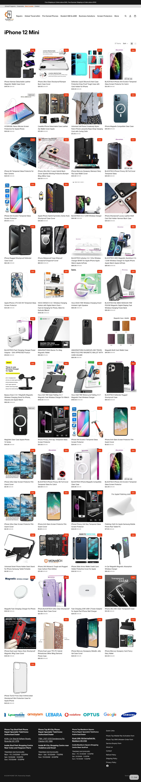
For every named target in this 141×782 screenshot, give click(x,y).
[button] (125, 43)
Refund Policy (111, 755)
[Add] (100, 210)
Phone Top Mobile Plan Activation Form (120, 736)
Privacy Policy (111, 762)
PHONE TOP (13, 775)
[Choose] (33, 76)
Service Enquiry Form (113, 743)
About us (109, 747)
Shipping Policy (111, 758)
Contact (109, 751)
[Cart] (135, 16)
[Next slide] (33, 63)
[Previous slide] (7, 63)
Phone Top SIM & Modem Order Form (119, 739)
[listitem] (116, 16)
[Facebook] (107, 765)
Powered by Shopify (24, 775)
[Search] (125, 16)
